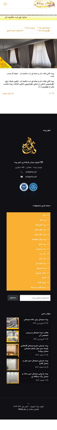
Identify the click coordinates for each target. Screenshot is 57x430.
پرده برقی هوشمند (39, 239)
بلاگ (44, 215)
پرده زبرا (43, 253)
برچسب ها (30, 28)
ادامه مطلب (6, 93)
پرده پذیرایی (41, 249)
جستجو (13, 297)
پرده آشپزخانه (40, 225)
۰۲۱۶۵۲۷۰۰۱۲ (31, 172)
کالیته (44, 277)
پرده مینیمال (41, 268)
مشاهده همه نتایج (14, 30)
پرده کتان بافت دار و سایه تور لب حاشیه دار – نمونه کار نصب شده (30, 75)
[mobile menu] (5, 4)
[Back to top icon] (29, 403)
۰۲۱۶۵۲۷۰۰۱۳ (31, 177)
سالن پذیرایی (41, 273)
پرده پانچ (42, 244)
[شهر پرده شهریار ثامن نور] (44, 4)
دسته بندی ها (44, 28)
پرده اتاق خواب (40, 229)
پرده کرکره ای (41, 263)
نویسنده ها (43, 30)
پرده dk (43, 220)
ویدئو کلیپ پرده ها (38, 287)
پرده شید (42, 258)
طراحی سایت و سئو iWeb (28, 409)
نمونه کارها (42, 282)
